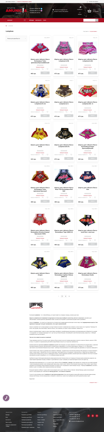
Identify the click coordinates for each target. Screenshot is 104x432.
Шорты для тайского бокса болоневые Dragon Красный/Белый (87, 146)
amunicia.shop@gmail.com (61, 9)
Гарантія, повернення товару (24, 1)
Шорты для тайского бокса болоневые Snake (87, 274)
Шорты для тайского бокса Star (87, 188)
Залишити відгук (40, 67)
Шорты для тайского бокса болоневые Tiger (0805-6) (63, 231)
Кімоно (55, 426)
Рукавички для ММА (27, 414)
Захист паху (40, 417)
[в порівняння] (43, 69)
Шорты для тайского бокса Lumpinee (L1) (63, 102)
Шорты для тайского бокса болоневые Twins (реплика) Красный (40, 189)
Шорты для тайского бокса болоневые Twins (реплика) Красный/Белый (40, 60)
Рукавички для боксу (27, 417)
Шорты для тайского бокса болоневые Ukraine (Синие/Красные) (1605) (40, 232)
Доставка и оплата (10, 1)
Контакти (38, 20)
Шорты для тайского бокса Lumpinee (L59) (63, 60)
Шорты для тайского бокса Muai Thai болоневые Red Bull (63, 189)
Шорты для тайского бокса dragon (40, 274)
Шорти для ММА (57, 417)
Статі (44, 20)
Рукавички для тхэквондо (28, 427)
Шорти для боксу (57, 414)
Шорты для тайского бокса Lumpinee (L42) (87, 60)
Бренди (31, 20)
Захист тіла (40, 424)
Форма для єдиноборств (13, 38)
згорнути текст (93, 382)
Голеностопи (40, 422)
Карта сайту (9, 422)
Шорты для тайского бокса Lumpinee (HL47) (63, 145)
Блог (7, 417)
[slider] (40, 65)
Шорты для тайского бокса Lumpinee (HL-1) (87, 102)
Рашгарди (55, 423)
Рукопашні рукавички (27, 424)
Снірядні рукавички (26, 419)
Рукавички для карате (27, 422)
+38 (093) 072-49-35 (34, 12)
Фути (38, 427)
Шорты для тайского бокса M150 (40, 145)
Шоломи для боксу (42, 414)
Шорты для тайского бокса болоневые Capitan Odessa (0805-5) (63, 274)
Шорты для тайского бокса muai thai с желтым (87, 231)
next (69, 296)
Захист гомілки (41, 419)
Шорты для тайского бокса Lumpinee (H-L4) (40, 102)
